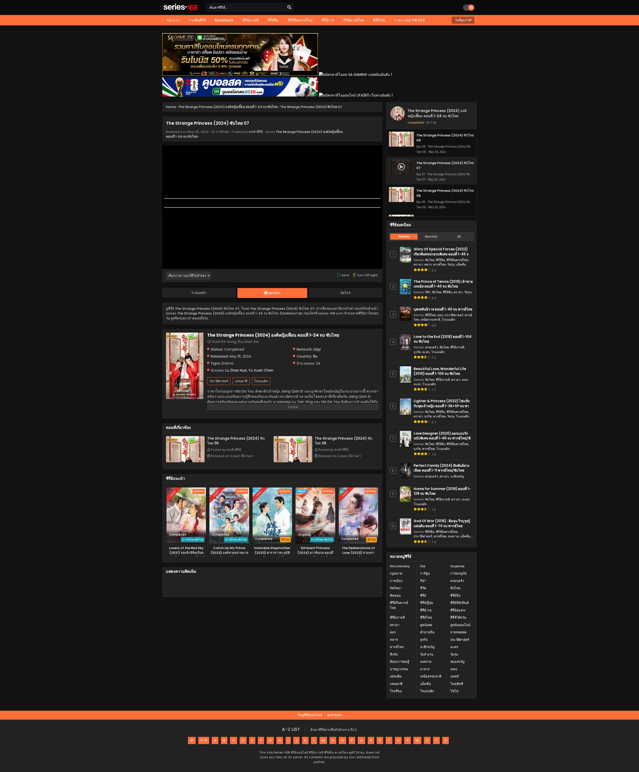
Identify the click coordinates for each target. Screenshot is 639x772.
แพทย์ (454, 676)
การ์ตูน (425, 573)
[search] (289, 7)
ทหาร (428, 264)
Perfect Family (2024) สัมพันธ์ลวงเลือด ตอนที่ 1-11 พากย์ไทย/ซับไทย (442, 468)
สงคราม (453, 536)
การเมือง (396, 581)
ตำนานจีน (427, 632)
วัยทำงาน (426, 654)
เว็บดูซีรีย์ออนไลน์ (309, 715)
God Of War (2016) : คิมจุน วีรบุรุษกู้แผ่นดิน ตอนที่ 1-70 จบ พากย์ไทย (442, 523)
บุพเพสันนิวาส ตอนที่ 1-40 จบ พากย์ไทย (443, 309)
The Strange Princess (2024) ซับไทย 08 (343, 441)
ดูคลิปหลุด (334, 715)
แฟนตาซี (241, 381)
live (422, 566)
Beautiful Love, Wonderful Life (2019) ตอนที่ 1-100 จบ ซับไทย (440, 371)
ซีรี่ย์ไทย (430, 315)
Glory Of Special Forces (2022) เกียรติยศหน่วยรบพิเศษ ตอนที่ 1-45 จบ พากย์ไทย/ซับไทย (442, 254)
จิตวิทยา (396, 588)
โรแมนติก (261, 381)
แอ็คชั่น (461, 264)
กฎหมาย (396, 573)
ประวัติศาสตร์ (218, 381)
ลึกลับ (394, 654)
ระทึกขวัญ (457, 476)
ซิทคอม (395, 595)
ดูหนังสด (426, 625)
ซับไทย (429, 260)
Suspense (457, 566)
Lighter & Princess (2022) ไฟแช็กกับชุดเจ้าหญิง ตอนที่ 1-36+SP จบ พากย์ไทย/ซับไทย (443, 406)
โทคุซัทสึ (456, 684)
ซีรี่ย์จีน (440, 260)
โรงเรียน (396, 691)
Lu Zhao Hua (236, 370)
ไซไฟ (454, 691)
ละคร (426, 352)
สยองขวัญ (457, 662)
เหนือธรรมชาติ (430, 319)
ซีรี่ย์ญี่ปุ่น (426, 603)
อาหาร (425, 669)
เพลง (453, 669)
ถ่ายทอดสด (458, 632)
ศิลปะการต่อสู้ (399, 662)
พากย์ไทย (439, 264)
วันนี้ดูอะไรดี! (463, 20)
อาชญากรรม (399, 669)
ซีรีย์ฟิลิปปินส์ (459, 603)
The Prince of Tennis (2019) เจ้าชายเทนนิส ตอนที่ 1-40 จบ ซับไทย (443, 284)
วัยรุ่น (451, 264)
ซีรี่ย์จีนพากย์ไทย (457, 260)
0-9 (203, 740)
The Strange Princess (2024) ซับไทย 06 (236, 441)
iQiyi (317, 349)
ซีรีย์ (423, 595)
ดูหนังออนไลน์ (460, 625)
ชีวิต (423, 588)
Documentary (400, 566)
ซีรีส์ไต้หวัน (458, 617)
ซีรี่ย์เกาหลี (457, 347)
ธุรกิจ (417, 352)
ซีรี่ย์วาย (426, 610)
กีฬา (428, 292)
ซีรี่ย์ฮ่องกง (457, 610)
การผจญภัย (458, 573)
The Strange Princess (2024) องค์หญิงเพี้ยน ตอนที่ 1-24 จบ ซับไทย (437, 113)
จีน (315, 356)
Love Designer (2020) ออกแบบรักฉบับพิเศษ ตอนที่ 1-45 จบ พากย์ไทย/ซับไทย (443, 438)
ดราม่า (418, 264)
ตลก (440, 315)
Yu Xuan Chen (260, 370)
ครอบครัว (431, 347)
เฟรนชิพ (396, 676)
